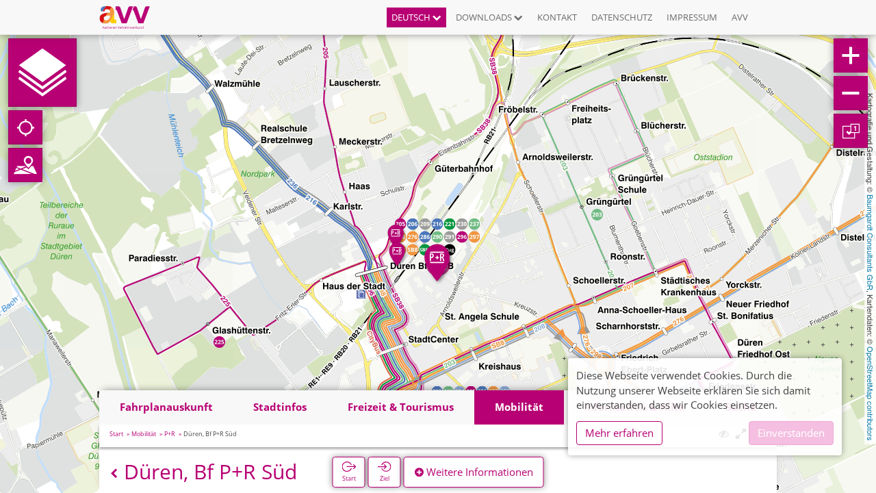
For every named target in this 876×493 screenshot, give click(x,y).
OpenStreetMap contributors (870, 393)
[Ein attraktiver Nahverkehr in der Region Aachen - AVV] (129, 17)
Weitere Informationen (478, 472)
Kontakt (557, 17)
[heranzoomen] (851, 55)
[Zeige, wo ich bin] (25, 127)
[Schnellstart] (42, 72)
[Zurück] (114, 473)
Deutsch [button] (412, 17)
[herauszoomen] (851, 93)
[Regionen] (25, 165)
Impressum (692, 17)
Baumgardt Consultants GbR (870, 242)
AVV (740, 17)
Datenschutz (621, 17)
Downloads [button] (485, 17)
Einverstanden (791, 433)
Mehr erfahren (619, 433)
